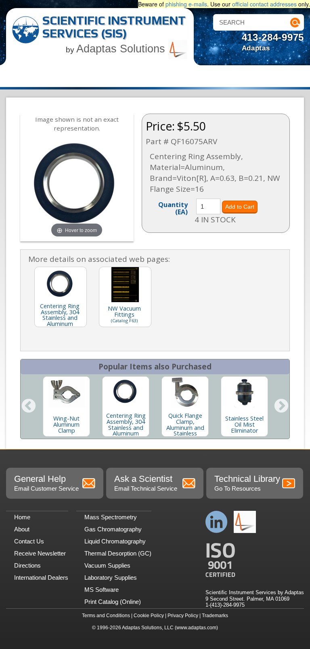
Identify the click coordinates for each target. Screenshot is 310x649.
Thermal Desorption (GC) (117, 553)
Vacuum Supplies (107, 565)
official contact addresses (264, 4)
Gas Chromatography (113, 529)
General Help (46, 483)
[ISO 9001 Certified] (254, 560)
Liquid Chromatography (115, 541)
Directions (27, 565)
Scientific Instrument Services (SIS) (114, 26)
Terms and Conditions (106, 615)
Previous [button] (29, 406)
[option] (66, 406)
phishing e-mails (186, 4)
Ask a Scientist (145, 483)
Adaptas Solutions (122, 49)
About (21, 529)
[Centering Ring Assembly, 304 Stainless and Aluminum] (126, 392)
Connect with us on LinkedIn (216, 522)
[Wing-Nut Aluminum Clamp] (66, 392)
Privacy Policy (183, 615)
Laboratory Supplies (110, 577)
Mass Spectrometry (110, 517)
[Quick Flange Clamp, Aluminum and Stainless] (185, 392)
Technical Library (247, 483)
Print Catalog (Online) (112, 601)
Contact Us (29, 541)
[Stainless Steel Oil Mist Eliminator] (244, 392)
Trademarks (215, 615)
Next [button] (281, 406)
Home (22, 517)
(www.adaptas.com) (196, 627)
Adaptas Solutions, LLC (148, 627)
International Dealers (41, 577)
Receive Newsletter (40, 553)
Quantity (173, 208)
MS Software (101, 589)
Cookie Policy (149, 615)
